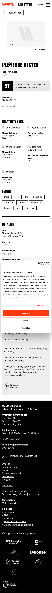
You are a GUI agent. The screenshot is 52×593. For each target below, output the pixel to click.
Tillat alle (26, 313)
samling (24, 340)
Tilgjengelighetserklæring (15, 491)
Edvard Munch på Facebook (18, 525)
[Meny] (48, 5)
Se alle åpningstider (12, 424)
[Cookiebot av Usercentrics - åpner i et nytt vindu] (38, 263)
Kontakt (6, 480)
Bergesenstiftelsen (15, 375)
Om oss (6, 464)
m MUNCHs (14, 340)
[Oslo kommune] (26, 584)
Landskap (37, 197)
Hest (17, 197)
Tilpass (24, 321)
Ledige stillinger (10, 467)
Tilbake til (14, 13)
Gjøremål (30, 208)
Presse (5, 470)
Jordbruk (8, 203)
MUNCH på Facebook (15, 522)
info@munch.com (11, 439)
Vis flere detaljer (9, 106)
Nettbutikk (7, 485)
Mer (6, 340)
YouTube (8, 518)
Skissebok (32, 87)
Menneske (36, 203)
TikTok (7, 515)
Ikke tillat (26, 328)
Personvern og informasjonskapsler (20, 494)
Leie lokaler (8, 477)
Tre (26, 197)
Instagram (9, 512)
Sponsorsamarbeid (12, 473)
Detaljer (40, 305)
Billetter (25, 5)
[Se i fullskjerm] (26, 34)
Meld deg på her (10, 503)
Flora (18, 208)
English (40, 5)
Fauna (7, 208)
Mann (6, 197)
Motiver (22, 203)
